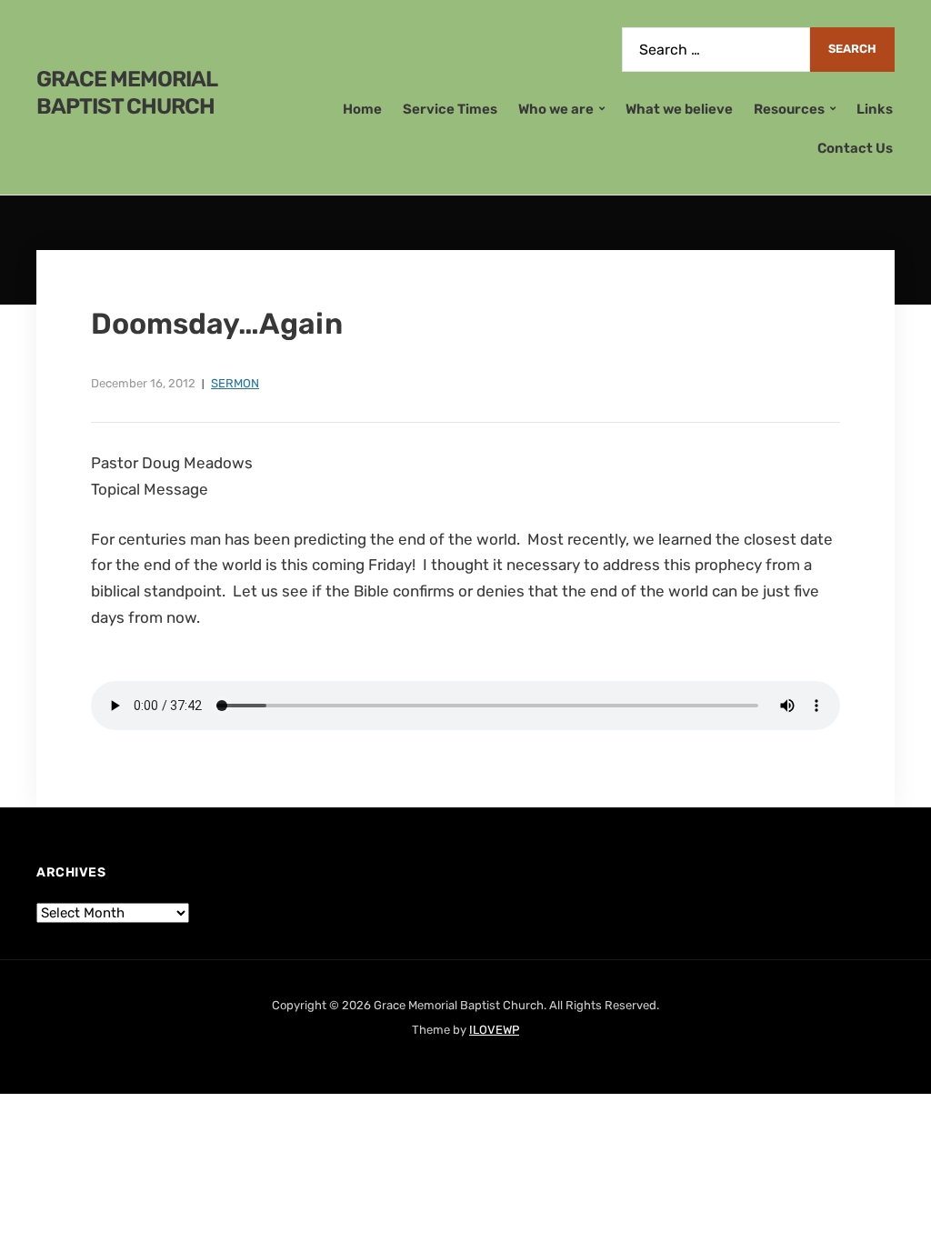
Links (874, 109)
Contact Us (855, 148)
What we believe (679, 109)
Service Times (450, 109)
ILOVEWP (494, 1030)
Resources (789, 109)
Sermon (235, 383)
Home (362, 109)
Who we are (556, 109)
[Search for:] (716, 49)
